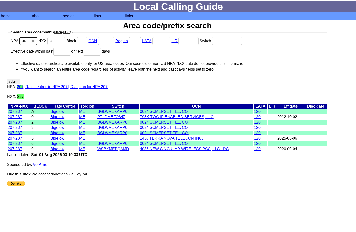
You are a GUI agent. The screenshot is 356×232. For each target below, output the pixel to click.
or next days (90, 51)
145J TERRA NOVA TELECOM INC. (171, 138)
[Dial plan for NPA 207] (89, 87)
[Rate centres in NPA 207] (46, 87)
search (69, 16)
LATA (146, 41)
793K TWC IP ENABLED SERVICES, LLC (177, 117)
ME (82, 111)
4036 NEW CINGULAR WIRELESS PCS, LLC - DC (184, 149)
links (129, 16)
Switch (206, 41)
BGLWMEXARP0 (112, 111)
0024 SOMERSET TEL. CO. (164, 111)
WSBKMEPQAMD (113, 149)
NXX (42, 41)
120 (257, 111)
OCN (92, 41)
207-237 (15, 111)
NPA (15, 41)
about (37, 16)
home (6, 16)
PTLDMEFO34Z (111, 117)
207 (20, 87)
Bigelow (57, 111)
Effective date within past (32, 51)
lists (97, 16)
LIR (174, 41)
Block (71, 41)
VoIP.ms (40, 164)
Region (121, 41)
